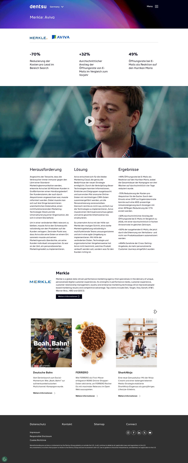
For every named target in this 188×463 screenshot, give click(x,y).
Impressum (35, 432)
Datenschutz (38, 424)
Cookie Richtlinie (38, 440)
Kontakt (67, 424)
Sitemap (99, 424)
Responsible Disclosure (41, 436)
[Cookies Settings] (4, 459)
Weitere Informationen (68, 296)
